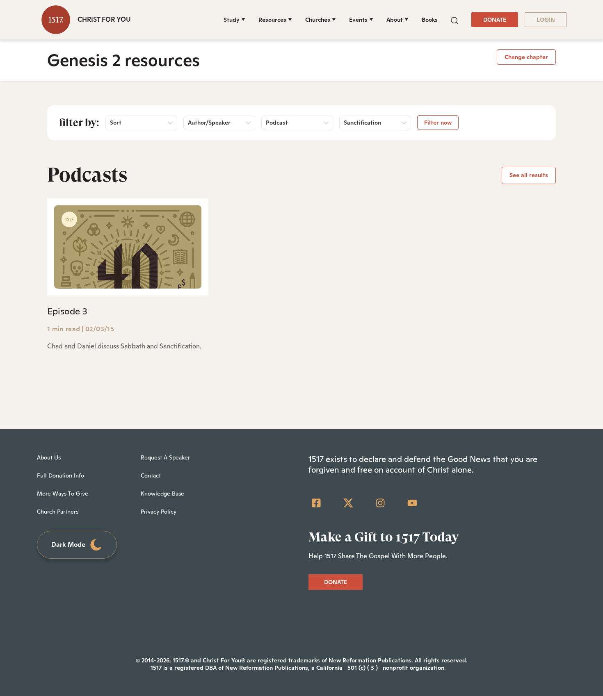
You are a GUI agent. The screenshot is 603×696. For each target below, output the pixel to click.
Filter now (438, 122)
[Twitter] (348, 503)
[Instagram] (380, 503)
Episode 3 (67, 311)
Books (430, 19)
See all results (528, 175)
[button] (454, 19)
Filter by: (79, 122)
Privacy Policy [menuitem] (158, 511)
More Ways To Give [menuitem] (62, 493)
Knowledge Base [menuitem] (162, 493)
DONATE (494, 19)
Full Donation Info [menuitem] (60, 475)
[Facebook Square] (316, 503)
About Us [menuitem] (49, 457)
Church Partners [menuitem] (57, 511)
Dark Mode (68, 544)
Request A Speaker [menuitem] (165, 457)
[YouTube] (412, 503)
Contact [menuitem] (151, 475)
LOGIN (546, 19)
